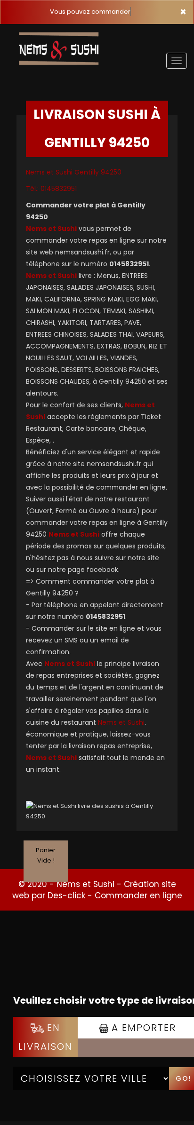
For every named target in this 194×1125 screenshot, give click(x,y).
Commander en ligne (138, 895)
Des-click (66, 895)
